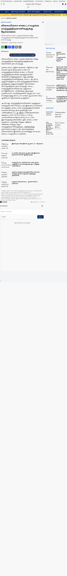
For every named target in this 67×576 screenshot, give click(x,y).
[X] (6, 47)
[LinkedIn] (13, 47)
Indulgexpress (48, 1)
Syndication (4, 51)
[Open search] (4, 4)
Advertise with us (48, 44)
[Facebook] (9, 47)
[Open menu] (1, 4)
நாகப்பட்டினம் (6, 22)
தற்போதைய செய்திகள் (18, 11)
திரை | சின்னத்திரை (33, 11)
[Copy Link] (20, 47)
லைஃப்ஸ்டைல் (59, 11)
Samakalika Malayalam (28, 1)
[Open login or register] (65, 4)
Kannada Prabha (18, 1)
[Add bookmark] (43, 22)
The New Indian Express (7, 1)
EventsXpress (62, 1)
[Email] (16, 47)
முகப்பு (7, 11)
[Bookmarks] (62, 4)
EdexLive (55, 1)
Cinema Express (39, 1)
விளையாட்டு (47, 11)
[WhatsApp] (2, 47)
